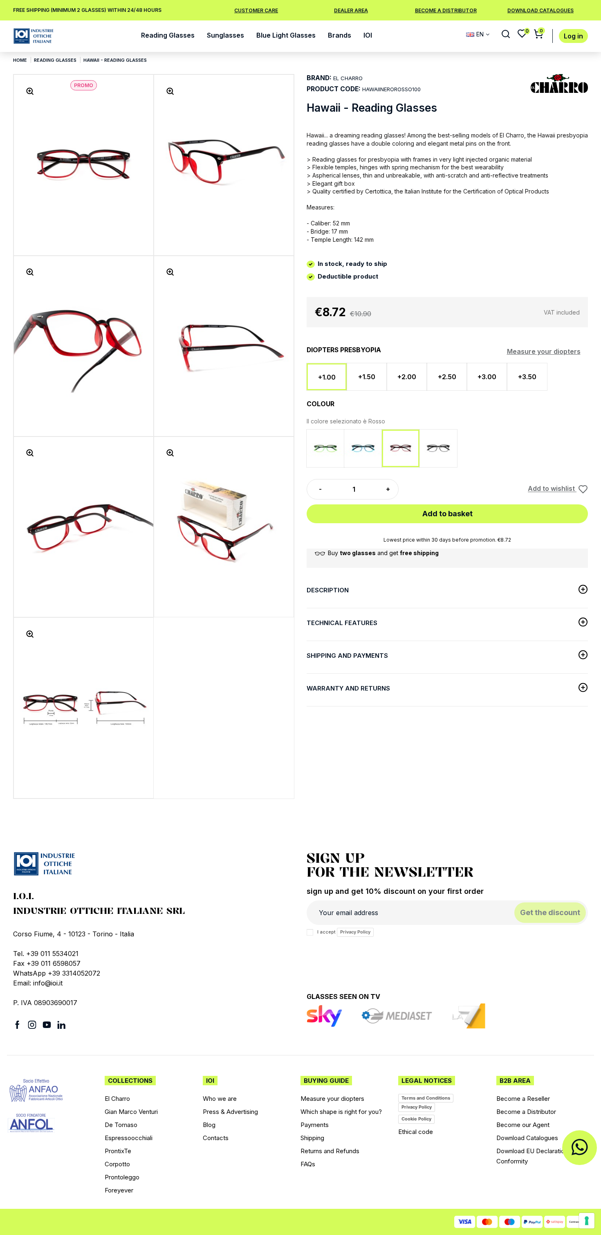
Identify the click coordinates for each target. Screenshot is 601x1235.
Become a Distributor (526, 1112)
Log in (573, 36)
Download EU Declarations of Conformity (537, 1156)
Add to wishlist (552, 489)
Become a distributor (446, 10)
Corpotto (117, 1164)
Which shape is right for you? (341, 1112)
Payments (314, 1125)
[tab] (447, 592)
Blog (209, 1125)
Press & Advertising (230, 1112)
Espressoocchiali (128, 1138)
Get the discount (550, 912)
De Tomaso (121, 1125)
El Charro (117, 1098)
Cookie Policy (416, 1119)
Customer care (256, 10)
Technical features (342, 623)
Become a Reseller (523, 1098)
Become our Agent (522, 1125)
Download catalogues (540, 10)
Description (328, 590)
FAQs (307, 1164)
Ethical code (415, 1132)
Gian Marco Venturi (131, 1112)
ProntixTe (118, 1151)
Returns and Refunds (329, 1151)
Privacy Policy (355, 932)
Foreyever (119, 1190)
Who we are (220, 1098)
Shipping (312, 1138)
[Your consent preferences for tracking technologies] (586, 1220)
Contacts (216, 1138)
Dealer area (351, 10)
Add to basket (447, 513)
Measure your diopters (544, 351)
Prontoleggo (122, 1177)
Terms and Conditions (425, 1098)
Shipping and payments (347, 655)
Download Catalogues (527, 1138)
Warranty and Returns (348, 688)
